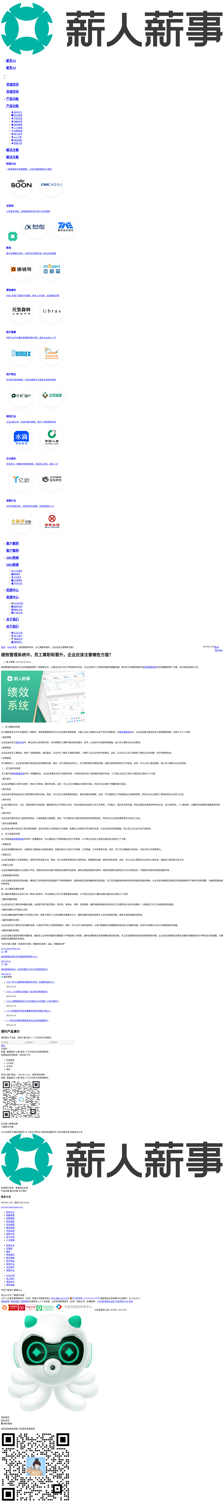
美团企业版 (109, 1301)
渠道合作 (10, 1282)
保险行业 (10, 1264)
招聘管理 (10, 1218)
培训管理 (10, 1225)
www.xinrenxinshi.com (10, 948)
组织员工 (10, 1212)
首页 (3, 647)
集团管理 (10, 1228)
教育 (8, 1252)
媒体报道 (10, 1285)
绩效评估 (20, 742)
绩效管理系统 (150, 667)
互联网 (9, 1248)
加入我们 (10, 1279)
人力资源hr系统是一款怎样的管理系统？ (27, 992)
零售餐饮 (10, 1255)
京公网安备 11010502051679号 (86, 1298)
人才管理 (10, 1240)
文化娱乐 (10, 1267)
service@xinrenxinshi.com (12, 1207)
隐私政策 (5, 1301)
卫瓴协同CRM (121, 1301)
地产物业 (10, 1261)
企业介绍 (10, 1275)
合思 (131, 1301)
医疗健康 (10, 1258)
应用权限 (24, 1301)
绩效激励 (10, 1221)
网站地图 (15, 1301)
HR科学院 (12, 647)
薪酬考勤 (10, 1215)
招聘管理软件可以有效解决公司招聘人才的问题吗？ (33, 1001)
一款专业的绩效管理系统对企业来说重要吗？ (27, 1020)
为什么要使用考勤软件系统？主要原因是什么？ (30, 982)
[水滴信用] (45, 1310)
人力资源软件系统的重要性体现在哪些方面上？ (28, 1011)
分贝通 (100, 1301)
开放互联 (10, 1231)
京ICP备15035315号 (60, 1298)
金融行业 (10, 1270)
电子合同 (10, 1237)
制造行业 (10, 1245)
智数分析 (10, 1234)
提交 (3, 1045)
